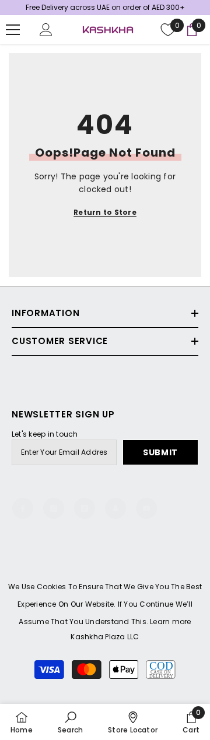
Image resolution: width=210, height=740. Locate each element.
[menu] (13, 30)
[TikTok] (85, 508)
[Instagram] (54, 508)
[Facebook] (23, 508)
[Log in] (46, 29)
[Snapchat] (115, 508)
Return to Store (105, 212)
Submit (160, 452)
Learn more (170, 621)
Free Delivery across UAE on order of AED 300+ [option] (105, 7)
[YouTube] (146, 508)
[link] (70, 722)
